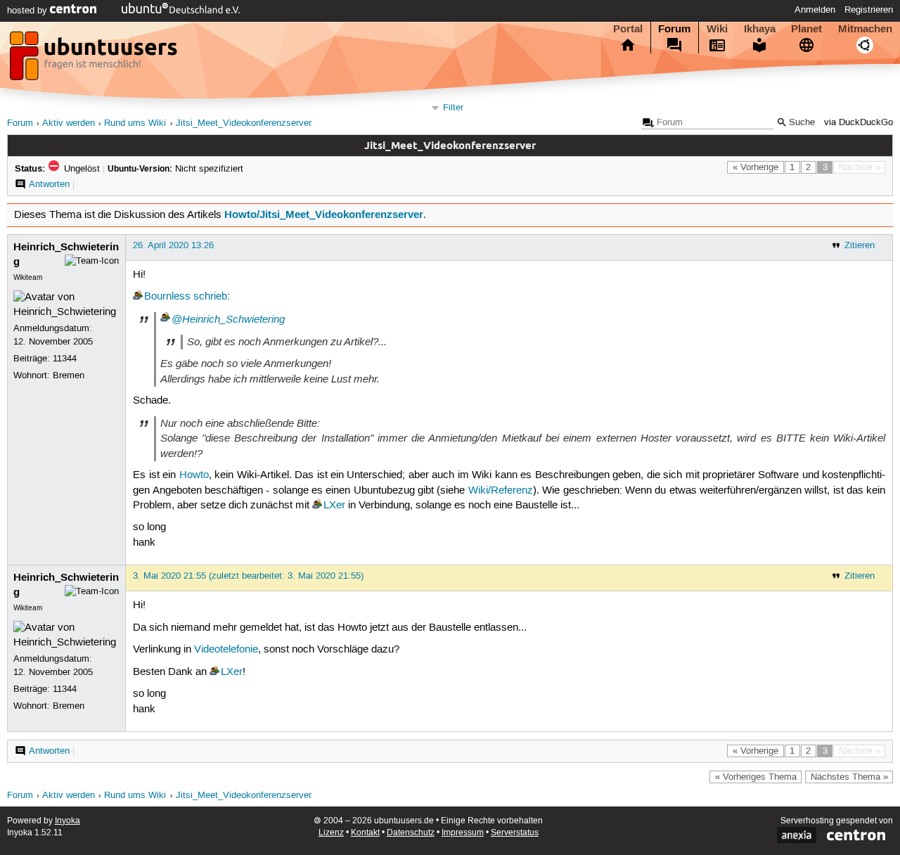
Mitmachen (865, 29)
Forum (674, 29)
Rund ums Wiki (135, 123)
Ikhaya (760, 29)
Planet (806, 29)
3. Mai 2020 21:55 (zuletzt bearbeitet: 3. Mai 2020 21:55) (248, 575)
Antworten (49, 184)
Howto (194, 475)
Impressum (463, 833)
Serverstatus (515, 833)
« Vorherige (755, 167)
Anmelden (815, 9)
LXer (334, 505)
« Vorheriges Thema (756, 777)
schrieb (210, 296)
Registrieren (868, 9)
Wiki (717, 29)
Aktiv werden (68, 123)
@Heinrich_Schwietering (228, 319)
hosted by (28, 10)
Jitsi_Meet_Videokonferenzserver (243, 123)
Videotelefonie (226, 649)
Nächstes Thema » (849, 777)
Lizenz (331, 833)
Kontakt (365, 833)
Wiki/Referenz (500, 490)
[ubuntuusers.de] (95, 59)
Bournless (167, 296)
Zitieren (859, 245)
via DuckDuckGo (858, 122)
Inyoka (67, 821)
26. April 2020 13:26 (173, 245)
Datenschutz (411, 833)
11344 (65, 358)
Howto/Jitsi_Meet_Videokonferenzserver (323, 214)
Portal (628, 29)
